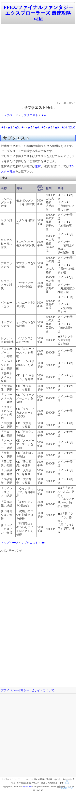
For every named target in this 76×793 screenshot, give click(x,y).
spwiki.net (27, 786)
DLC (72, 127)
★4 (43, 115)
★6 (36, 127)
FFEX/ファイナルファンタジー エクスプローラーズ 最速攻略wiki (38, 13)
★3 (16, 127)
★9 (57, 127)
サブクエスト (29, 115)
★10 (64, 127)
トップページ (9, 115)
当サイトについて (42, 690)
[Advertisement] (38, 63)
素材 (38, 166)
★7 (43, 127)
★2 (10, 127)
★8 (50, 127)
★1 (3, 127)
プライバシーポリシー (15, 690)
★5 (30, 127)
